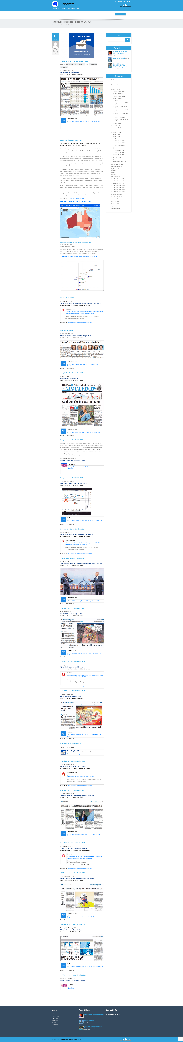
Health (113, 172)
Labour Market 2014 (119, 185)
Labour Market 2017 (119, 191)
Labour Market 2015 (119, 187)
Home (53, 14)
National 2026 (115, 204)
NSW (114, 138)
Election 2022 (64, 67)
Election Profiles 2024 (119, 96)
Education (114, 87)
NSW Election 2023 (120, 145)
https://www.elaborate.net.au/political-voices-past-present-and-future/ (84, 467)
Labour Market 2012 (119, 181)
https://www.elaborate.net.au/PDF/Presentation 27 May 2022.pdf (79, 256)
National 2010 (117, 128)
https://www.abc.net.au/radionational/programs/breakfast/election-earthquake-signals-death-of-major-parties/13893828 (84, 312)
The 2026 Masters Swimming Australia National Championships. (121, 65)
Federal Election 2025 (117, 166)
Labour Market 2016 (119, 189)
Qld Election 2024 (120, 154)
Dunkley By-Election (118, 82)
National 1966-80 (118, 98)
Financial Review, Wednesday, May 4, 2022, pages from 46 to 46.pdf (84, 653)
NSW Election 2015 (120, 143)
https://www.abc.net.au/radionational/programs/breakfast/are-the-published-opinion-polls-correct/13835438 (85, 857)
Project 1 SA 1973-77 (120, 100)
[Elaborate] (63, 3)
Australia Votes (69, 64)
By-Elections (114, 80)
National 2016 (117, 132)
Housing (113, 174)
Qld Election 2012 (120, 150)
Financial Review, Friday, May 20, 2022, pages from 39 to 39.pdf (85, 432)
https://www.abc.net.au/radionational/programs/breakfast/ (80, 322)
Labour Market (115, 176)
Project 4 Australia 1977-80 (122, 110)
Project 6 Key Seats (120, 117)
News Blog (55, 1020)
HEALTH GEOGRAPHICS (109, 14)
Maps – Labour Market (119, 199)
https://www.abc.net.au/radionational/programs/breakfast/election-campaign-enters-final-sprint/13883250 (84, 543)
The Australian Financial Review (75, 198)
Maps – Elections (117, 196)
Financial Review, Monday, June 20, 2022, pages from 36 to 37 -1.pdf (84, 122)
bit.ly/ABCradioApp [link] (84, 864)
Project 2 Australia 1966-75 (122, 103)
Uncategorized (115, 208)
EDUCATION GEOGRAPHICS (95, 14)
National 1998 (117, 123)
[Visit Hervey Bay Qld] (110, 59)
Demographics (115, 85)
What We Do (60, 14)
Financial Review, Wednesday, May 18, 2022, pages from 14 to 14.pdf (84, 521)
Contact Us (83, 14)
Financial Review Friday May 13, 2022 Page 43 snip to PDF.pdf (85, 601)
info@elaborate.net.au (123, 1)
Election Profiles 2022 (80, 64)
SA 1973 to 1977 (117, 157)
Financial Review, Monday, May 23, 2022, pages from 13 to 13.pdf (83, 365)
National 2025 (115, 201)
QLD (114, 148)
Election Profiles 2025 (117, 164)
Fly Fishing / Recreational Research (118, 169)
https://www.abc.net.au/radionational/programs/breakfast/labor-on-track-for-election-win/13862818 (85, 676)
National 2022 (117, 136)
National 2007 (117, 125)
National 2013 (117, 130)
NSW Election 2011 (120, 141)
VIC (114, 159)
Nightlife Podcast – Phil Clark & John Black (120, 52)
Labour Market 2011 (119, 179)
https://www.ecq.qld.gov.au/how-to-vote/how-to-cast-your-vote (85, 754)
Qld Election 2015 (120, 152)
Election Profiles (56, 17)
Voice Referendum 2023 (119, 161)
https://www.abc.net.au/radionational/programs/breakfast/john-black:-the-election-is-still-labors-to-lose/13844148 (85, 775)
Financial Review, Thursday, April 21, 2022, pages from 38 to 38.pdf (84, 735)
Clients (76, 14)
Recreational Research (78, 17)
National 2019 (117, 134)
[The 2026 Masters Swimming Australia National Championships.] (110, 65)
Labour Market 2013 (119, 183)
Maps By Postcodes (116, 194)
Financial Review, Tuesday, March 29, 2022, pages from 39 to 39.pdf (84, 916)
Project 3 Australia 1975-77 (122, 107)
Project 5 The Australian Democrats (121, 114)
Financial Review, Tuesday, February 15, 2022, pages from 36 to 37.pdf (85, 967)
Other (113, 206)
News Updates (66, 17)
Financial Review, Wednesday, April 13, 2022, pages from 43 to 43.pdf (84, 835)
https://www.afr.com (70, 130)
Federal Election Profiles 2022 (74, 61)
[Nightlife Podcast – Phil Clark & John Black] (110, 53)
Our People (69, 14)
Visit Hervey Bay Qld (119, 58)
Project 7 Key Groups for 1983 (121, 120)
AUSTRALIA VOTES (120, 14)
